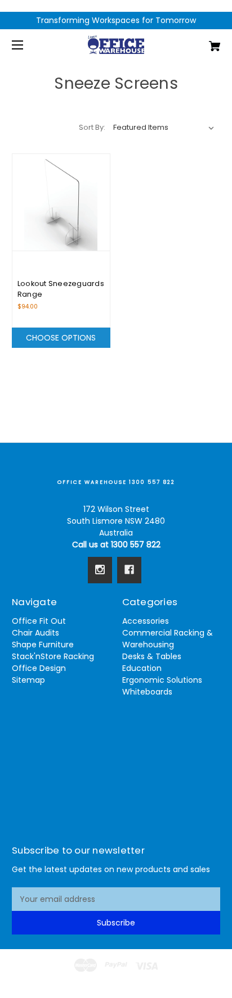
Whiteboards (147, 691)
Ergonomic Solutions (162, 680)
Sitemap (28, 680)
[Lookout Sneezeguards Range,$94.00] (61, 202)
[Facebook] (129, 570)
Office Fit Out (39, 621)
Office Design (39, 668)
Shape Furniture (43, 644)
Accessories (145, 621)
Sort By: (92, 127)
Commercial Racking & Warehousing (167, 638)
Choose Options (61, 337)
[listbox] (164, 127)
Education (142, 668)
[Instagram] (100, 570)
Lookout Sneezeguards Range (60, 289)
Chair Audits (35, 632)
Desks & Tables (151, 656)
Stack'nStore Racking (53, 656)
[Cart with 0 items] (199, 42)
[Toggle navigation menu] (27, 44)
